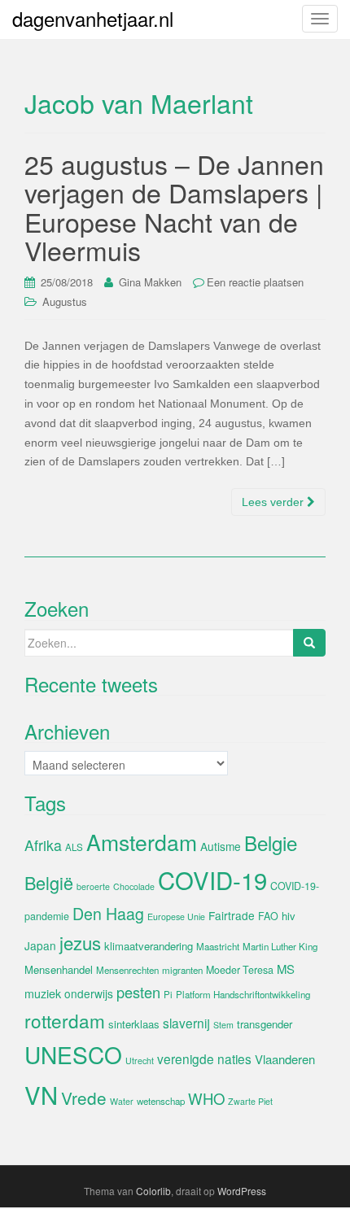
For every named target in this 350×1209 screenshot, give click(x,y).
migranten (182, 969)
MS (286, 968)
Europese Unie (176, 916)
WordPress (241, 1191)
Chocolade (134, 886)
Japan (40, 945)
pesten (138, 991)
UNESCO (73, 1054)
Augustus (64, 301)
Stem (223, 1025)
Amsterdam (141, 842)
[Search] (309, 643)
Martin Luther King (280, 946)
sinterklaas (134, 1024)
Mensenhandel (58, 969)
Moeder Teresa (239, 969)
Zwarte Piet (250, 1101)
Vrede (84, 1097)
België (48, 882)
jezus (80, 942)
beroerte (93, 886)
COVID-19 (212, 879)
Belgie (270, 842)
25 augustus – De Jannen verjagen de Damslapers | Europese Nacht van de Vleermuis (174, 206)
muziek (42, 993)
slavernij (186, 1023)
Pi (168, 994)
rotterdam (64, 1020)
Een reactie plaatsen (255, 282)
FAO (268, 916)
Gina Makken (150, 282)
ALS (74, 846)
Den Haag (108, 913)
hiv (288, 915)
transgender (264, 1024)
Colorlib (153, 1191)
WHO (206, 1098)
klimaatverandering (148, 946)
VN (41, 1094)
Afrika (43, 845)
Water (121, 1101)
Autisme (220, 846)
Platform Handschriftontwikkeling (243, 994)
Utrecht (139, 1060)
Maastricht (217, 946)
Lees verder (274, 501)
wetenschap (161, 1100)
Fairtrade (231, 915)
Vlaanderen (285, 1058)
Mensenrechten (127, 969)
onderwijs (88, 993)
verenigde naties (204, 1058)
